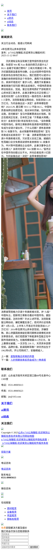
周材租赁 (11, 508)
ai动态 (10, 21)
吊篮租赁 (11, 515)
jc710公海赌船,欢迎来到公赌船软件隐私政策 (24, 439)
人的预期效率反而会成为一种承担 (28, 360)
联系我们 (11, 25)
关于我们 (11, 14)
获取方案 (6, 452)
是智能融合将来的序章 (22, 356)
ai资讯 (10, 18)
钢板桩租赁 (13, 519)
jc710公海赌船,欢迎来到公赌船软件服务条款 (25, 443)
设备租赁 (11, 512)
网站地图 (29, 436)
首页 (9, 11)
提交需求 (34, 547)
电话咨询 (6, 469)
